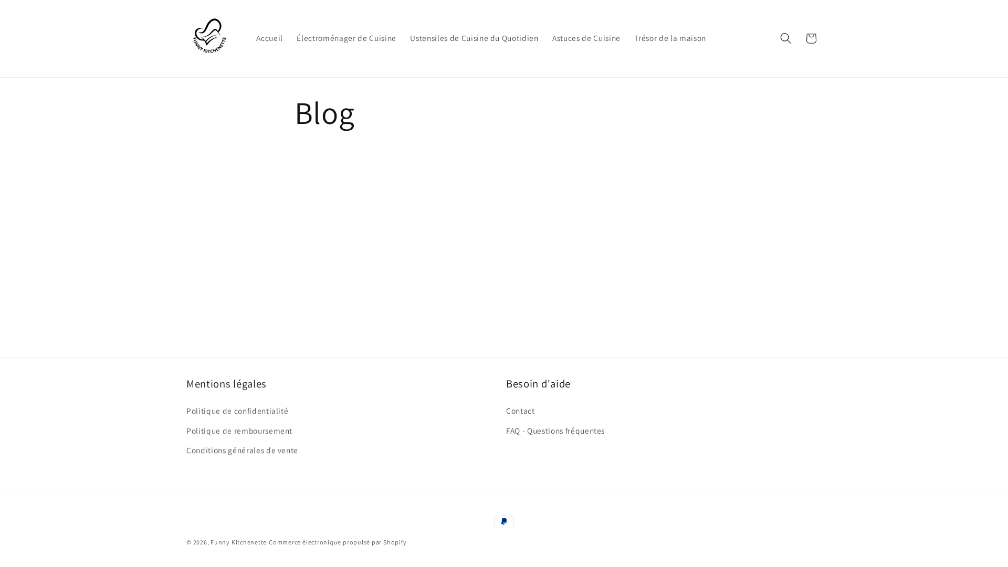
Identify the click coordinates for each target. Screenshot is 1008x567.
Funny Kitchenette (239, 542)
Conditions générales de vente (242, 450)
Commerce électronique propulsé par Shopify (337, 542)
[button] (786, 38)
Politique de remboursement (239, 430)
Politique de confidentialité (237, 410)
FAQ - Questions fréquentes (555, 430)
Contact (520, 410)
